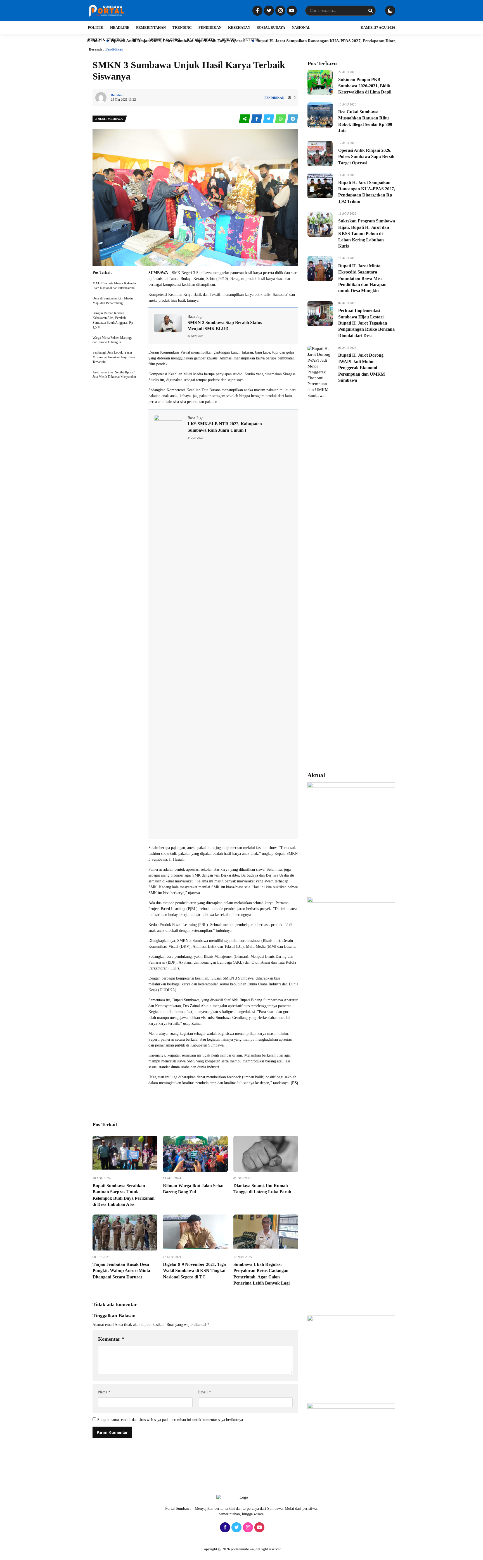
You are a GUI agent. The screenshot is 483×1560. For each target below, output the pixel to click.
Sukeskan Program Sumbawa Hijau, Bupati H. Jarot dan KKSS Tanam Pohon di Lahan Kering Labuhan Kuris (366, 233)
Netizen (251, 40)
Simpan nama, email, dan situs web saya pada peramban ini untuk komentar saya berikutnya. (170, 1420)
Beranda (96, 49)
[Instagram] (279, 11)
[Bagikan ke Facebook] (257, 119)
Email (204, 1392)
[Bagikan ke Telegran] (292, 119)
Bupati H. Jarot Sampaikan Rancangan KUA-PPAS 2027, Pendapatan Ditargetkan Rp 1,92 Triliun (291, 41)
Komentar (111, 1339)
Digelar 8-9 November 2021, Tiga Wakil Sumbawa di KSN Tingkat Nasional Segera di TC (194, 1270)
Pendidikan (209, 27)
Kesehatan (239, 27)
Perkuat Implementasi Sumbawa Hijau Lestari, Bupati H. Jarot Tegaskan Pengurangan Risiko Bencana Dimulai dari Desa (366, 323)
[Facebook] (256, 11)
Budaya (229, 40)
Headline (119, 27)
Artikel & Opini (164, 40)
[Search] (370, 10)
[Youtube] (291, 11)
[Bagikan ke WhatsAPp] (281, 119)
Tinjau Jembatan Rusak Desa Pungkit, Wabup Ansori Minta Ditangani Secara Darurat (121, 1270)
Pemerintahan (151, 27)
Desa (137, 40)
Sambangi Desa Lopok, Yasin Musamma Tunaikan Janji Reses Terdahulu (114, 357)
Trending (182, 27)
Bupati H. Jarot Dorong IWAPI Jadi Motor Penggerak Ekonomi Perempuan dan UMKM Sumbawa (361, 368)
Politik (95, 27)
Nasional (301, 27)
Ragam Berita (201, 40)
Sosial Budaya (271, 27)
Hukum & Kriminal (107, 40)
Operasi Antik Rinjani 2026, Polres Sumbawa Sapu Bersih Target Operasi (366, 156)
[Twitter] (268, 11)
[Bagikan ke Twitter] (269, 119)
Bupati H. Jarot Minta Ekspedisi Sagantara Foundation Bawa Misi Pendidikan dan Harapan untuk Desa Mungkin (362, 278)
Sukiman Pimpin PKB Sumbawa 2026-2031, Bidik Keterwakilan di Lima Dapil (364, 85)
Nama (104, 1392)
